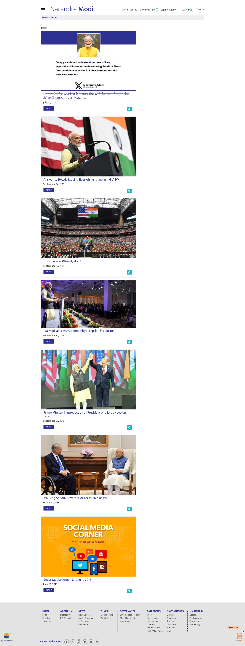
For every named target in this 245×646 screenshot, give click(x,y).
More (49, 108)
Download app (8, 640)
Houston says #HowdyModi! (62, 261)
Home (45, 18)
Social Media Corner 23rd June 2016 (67, 579)
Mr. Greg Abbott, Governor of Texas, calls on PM (76, 498)
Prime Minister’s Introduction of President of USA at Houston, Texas (84, 414)
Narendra (72, 9)
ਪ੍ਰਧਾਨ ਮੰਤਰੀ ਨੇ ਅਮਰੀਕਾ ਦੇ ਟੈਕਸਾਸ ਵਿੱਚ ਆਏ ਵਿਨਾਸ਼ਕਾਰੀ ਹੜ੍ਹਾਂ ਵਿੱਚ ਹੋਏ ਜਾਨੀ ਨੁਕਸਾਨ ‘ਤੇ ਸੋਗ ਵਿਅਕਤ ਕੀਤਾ (86, 96)
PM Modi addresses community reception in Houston (79, 330)
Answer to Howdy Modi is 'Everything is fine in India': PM (82, 179)
